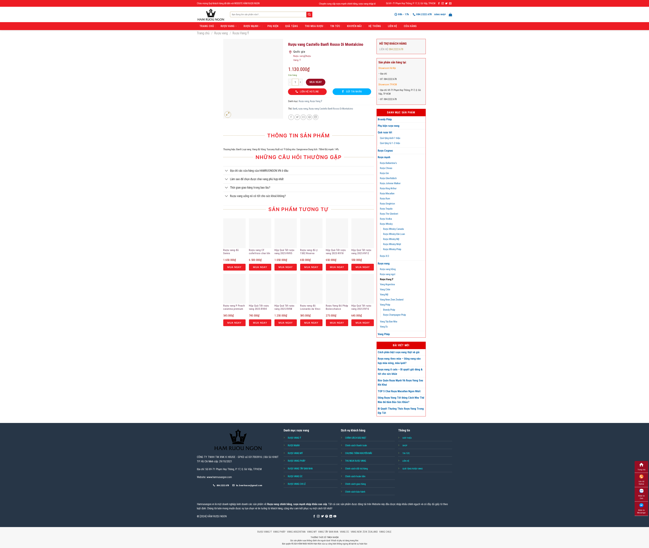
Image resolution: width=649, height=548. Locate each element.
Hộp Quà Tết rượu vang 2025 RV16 (361, 307)
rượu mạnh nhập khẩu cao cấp (310, 504)
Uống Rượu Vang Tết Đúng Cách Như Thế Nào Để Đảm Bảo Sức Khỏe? (401, 400)
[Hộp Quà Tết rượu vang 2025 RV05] (285, 233)
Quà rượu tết (385, 132)
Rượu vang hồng (388, 269)
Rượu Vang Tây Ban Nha (300, 468)
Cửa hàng (410, 26)
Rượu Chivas (386, 168)
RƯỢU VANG (228, 26)
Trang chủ (203, 33)
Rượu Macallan (387, 193)
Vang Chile (385, 289)
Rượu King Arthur (388, 188)
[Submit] (309, 14)
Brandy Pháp (385, 119)
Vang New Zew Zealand (391, 299)
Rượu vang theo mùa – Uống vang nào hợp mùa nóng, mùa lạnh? (399, 361)
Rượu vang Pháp (296, 460)
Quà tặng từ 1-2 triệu (390, 143)
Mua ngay (315, 82)
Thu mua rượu (314, 26)
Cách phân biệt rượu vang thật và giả (398, 352)
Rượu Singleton (387, 203)
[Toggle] (226, 171)
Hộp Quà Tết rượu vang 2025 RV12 (361, 252)
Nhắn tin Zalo (641, 497)
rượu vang (303, 108)
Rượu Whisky (386, 223)
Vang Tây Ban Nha (388, 321)
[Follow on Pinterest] (326, 516)
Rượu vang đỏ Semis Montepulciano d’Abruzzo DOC (231, 252)
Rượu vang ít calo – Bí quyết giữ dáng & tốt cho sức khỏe (400, 371)
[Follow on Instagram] (442, 3)
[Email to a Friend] (303, 117)
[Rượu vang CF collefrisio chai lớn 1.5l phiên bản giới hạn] (260, 233)
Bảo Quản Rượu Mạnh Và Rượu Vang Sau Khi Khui (400, 382)
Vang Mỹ (384, 294)
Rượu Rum (385, 198)
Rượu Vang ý (294, 437)
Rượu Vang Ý (241, 33)
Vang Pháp (385, 304)
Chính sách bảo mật (355, 437)
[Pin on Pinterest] (309, 117)
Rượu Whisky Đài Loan (394, 234)
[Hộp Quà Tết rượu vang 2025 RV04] (260, 289)
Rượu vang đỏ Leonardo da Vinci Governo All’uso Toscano (310, 307)
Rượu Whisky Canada (393, 228)
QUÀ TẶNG (291, 26)
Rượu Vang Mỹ (295, 453)
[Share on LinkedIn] (315, 117)
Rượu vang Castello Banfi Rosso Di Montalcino (331, 108)
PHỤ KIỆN (273, 26)
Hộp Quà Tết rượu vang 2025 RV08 (284, 307)
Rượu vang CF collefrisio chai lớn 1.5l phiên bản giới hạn (259, 252)
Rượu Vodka (386, 218)
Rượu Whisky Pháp (392, 249)
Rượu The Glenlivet (389, 213)
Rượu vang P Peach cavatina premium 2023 (234, 307)
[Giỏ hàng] (450, 14)
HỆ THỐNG (374, 26)
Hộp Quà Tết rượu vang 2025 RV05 (284, 252)
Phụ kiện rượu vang (388, 125)
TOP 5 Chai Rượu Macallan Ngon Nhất (399, 391)
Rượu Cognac (385, 150)
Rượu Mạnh (294, 445)
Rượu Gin (384, 173)
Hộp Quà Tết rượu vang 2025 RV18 (336, 252)
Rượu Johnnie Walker (390, 183)
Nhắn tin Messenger (641, 511)
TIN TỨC (335, 26)
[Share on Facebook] (291, 117)
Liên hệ (392, 26)
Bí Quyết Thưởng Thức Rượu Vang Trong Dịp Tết (401, 411)
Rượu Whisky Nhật (392, 244)
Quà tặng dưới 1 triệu (390, 138)
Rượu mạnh (384, 157)
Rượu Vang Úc (295, 476)
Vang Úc (384, 326)
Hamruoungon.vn (205, 504)
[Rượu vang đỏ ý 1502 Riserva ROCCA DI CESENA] (311, 233)
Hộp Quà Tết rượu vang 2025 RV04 (259, 307)
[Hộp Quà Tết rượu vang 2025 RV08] (285, 289)
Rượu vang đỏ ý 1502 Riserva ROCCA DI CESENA (310, 252)
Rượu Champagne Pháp (394, 314)
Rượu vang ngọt (387, 274)
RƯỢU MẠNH (251, 26)
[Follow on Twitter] (446, 3)
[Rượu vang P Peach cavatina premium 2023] (234, 289)
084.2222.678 (396, 49)
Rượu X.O (384, 256)
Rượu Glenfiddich (388, 178)
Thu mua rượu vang (355, 460)
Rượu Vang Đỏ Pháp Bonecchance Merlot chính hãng (337, 307)
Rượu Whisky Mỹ (391, 239)
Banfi (295, 108)
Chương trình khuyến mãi (358, 453)
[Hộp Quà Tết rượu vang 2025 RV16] (362, 289)
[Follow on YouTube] (334, 516)
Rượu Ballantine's (388, 163)
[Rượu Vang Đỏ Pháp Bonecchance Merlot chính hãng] (337, 289)
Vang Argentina (387, 284)
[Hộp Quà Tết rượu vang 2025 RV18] (337, 233)
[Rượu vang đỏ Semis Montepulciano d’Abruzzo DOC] (234, 233)
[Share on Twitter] (297, 117)
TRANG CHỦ (206, 26)
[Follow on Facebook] (439, 3)
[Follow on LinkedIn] (330, 516)
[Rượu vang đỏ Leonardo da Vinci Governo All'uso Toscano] (311, 289)
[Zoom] (227, 114)
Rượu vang (221, 33)
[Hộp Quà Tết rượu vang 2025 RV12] (362, 233)
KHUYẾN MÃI (354, 26)
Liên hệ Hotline (641, 482)
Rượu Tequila (386, 208)
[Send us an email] (450, 3)
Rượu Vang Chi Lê (297, 484)
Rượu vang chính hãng (279, 504)
